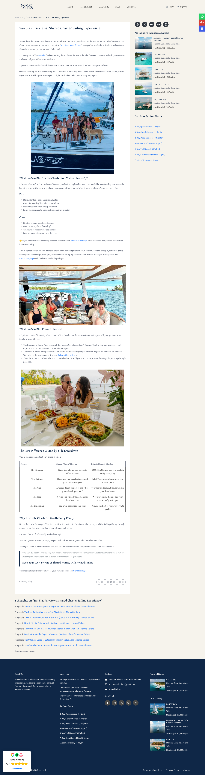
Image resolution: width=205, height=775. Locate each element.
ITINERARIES (86, 6)
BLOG (118, 6)
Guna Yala (175, 43)
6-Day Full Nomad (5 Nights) (147, 149)
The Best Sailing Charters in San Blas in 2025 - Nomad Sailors (52, 612)
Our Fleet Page (79, 570)
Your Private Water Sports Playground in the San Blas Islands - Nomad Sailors (59, 606)
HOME (70, 6)
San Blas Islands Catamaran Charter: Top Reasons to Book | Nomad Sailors (58, 645)
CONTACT (131, 6)
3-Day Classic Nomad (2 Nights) (149, 132)
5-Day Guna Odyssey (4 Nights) (148, 143)
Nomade (41, 55)
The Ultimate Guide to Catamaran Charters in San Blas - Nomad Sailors (56, 639)
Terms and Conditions (152, 770)
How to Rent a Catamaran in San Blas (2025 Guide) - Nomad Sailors (54, 623)
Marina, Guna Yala (162, 43)
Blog (23, 17)
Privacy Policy (172, 770)
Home (17, 17)
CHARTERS (104, 6)
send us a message (79, 240)
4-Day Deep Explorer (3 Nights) (149, 137)
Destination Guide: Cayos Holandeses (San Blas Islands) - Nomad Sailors (57, 634)
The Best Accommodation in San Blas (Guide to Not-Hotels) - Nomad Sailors (59, 617)
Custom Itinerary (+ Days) (146, 160)
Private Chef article (66, 354)
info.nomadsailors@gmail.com (122, 684)
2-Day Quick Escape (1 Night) (148, 126)
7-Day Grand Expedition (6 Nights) (150, 154)
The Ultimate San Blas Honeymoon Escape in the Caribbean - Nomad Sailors (59, 628)
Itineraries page (26, 258)
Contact (186, 770)
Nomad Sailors (115, 689)
